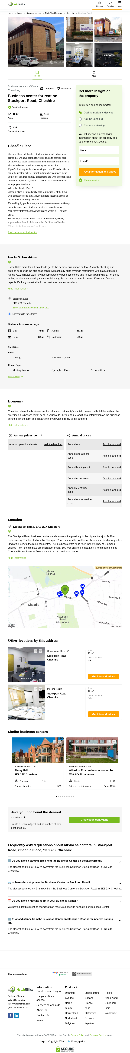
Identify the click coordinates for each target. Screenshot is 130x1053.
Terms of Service (98, 1035)
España (89, 998)
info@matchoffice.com (19, 1003)
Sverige (69, 998)
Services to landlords (48, 1005)
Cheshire (70, 13)
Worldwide (111, 1013)
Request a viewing (94, 125)
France (89, 1003)
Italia (87, 1008)
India (107, 1008)
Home (10, 13)
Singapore (111, 1003)
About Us (41, 1010)
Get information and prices (98, 112)
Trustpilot (80, 192)
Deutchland (71, 1013)
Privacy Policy (77, 1035)
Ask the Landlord (93, 119)
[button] (34, 651)
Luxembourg (92, 993)
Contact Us (42, 1015)
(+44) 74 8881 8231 (18, 1007)
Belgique (70, 1023)
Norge (68, 1003)
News (39, 1020)
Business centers (33, 13)
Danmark (70, 993)
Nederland (71, 1018)
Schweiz (89, 1018)
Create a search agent (48, 991)
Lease (20, 13)
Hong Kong (111, 998)
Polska (109, 993)
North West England (53, 13)
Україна (89, 1023)
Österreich (90, 1013)
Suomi (68, 1008)
